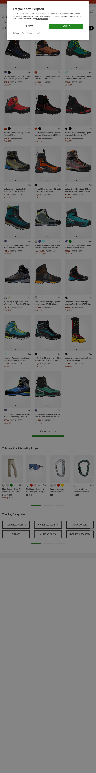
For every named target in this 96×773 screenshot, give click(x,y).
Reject (29, 26)
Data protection (42, 19)
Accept (66, 26)
